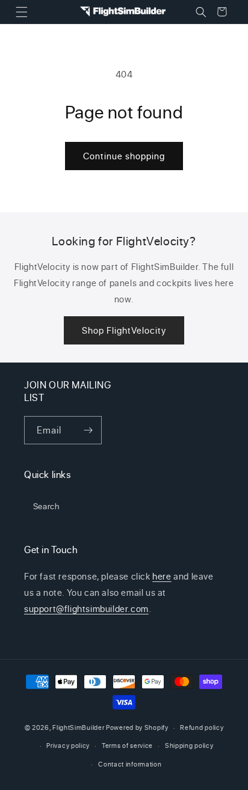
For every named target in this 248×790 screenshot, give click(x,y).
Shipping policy (189, 745)
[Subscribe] (88, 430)
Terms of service (127, 745)
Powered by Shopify (137, 727)
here (161, 576)
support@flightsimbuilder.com (86, 608)
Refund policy (201, 727)
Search (46, 506)
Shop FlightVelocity (124, 330)
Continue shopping (124, 156)
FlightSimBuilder (78, 727)
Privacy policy (68, 745)
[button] (21, 11)
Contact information (129, 764)
